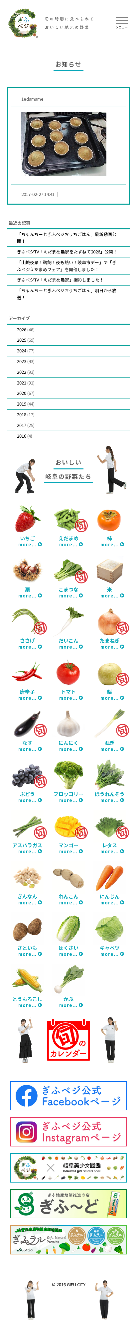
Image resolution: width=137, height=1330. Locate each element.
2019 (21, 404)
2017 (21, 425)
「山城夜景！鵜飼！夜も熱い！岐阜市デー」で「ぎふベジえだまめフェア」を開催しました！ (66, 265)
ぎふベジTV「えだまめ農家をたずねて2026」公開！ (67, 251)
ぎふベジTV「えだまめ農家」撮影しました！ (60, 279)
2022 (21, 372)
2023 (21, 361)
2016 (21, 436)
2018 (21, 414)
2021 (21, 382)
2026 (21, 329)
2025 (21, 340)
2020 (21, 393)
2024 (21, 350)
